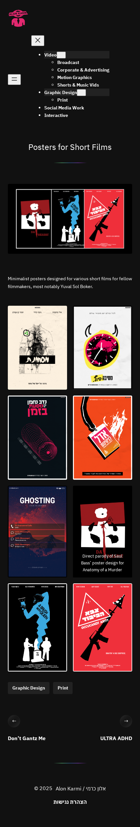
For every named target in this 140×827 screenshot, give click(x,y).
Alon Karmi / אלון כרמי (81, 788)
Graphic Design (28, 688)
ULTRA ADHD (116, 738)
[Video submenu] (61, 55)
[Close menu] (37, 40)
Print (63, 688)
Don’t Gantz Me (27, 738)
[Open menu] (14, 79)
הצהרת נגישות (70, 802)
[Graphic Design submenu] (81, 92)
